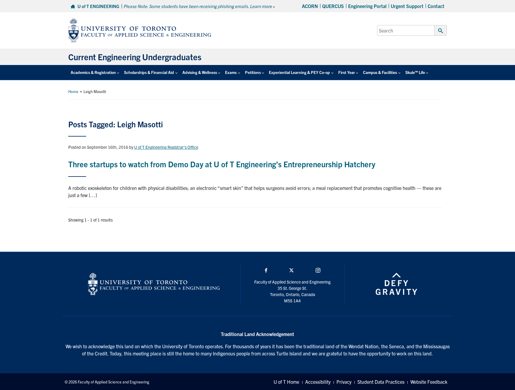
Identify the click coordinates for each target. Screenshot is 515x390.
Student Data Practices (380, 382)
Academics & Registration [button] (93, 72)
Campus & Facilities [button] (380, 72)
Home (73, 91)
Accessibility (318, 382)
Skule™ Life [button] (415, 72)
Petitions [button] (253, 72)
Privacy (343, 382)
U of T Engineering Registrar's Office (166, 147)
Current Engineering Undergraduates (134, 56)
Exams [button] (231, 72)
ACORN (310, 6)
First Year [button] (346, 72)
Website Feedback (428, 382)
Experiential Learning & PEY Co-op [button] (299, 72)
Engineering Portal (367, 6)
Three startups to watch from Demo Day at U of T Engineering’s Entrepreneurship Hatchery (221, 164)
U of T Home (286, 382)
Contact (436, 6)
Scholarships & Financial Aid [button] (149, 72)
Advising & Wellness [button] (199, 72)
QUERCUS (333, 6)
